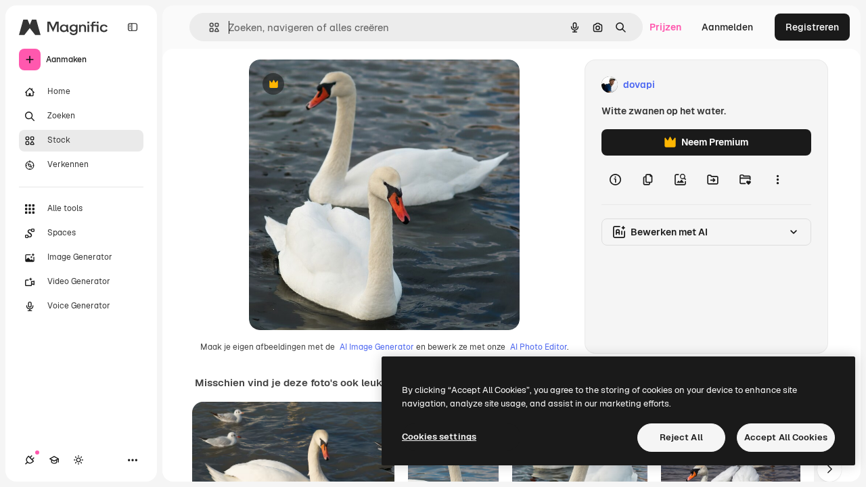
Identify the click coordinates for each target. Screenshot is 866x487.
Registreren (812, 27)
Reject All (681, 437)
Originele (338, 84)
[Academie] (54, 460)
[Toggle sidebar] (132, 27)
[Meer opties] (777, 179)
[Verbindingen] (30, 460)
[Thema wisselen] (78, 460)
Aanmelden (727, 27)
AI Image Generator (377, 347)
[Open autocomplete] (208, 27)
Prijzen (665, 27)
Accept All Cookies (785, 437)
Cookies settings (439, 436)
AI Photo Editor (538, 347)
